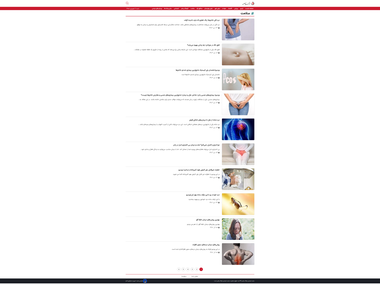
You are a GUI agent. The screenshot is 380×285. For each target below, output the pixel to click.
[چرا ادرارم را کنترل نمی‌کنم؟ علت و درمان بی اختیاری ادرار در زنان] (238, 154)
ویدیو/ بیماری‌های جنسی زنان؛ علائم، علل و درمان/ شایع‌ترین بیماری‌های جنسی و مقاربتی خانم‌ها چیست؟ (180, 95)
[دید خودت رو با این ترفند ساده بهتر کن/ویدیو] (238, 204)
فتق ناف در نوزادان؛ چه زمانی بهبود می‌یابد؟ (203, 45)
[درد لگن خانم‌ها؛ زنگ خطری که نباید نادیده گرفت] (238, 29)
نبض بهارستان (208, 9)
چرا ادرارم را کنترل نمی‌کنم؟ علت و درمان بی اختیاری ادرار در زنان (196, 145)
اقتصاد (230, 9)
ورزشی (236, 9)
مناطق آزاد (199, 9)
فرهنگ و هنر (185, 9)
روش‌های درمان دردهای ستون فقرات (206, 244)
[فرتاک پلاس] (248, 3)
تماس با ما (195, 276)
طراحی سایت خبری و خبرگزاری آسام (134, 281)
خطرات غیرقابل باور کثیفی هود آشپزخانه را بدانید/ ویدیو (199, 170)
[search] (127, 3)
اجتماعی (176, 9)
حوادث (224, 9)
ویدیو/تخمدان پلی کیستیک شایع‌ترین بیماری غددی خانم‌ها (198, 70)
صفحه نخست (249, 9)
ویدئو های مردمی (157, 9)
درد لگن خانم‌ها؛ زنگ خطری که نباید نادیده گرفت (202, 20)
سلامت (192, 9)
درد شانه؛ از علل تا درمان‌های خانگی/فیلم (204, 120)
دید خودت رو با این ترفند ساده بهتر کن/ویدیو (203, 195)
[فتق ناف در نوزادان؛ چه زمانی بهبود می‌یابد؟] (238, 54)
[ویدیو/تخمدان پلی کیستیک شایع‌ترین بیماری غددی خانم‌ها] (238, 79)
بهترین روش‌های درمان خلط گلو (208, 219)
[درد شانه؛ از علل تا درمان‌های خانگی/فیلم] (238, 129)
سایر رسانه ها (168, 9)
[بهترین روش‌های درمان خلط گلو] (238, 229)
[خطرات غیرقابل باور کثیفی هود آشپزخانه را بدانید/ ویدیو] (238, 179)
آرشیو (241, 9)
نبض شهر (217, 9)
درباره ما (184, 276)
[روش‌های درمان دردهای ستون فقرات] (238, 254)
